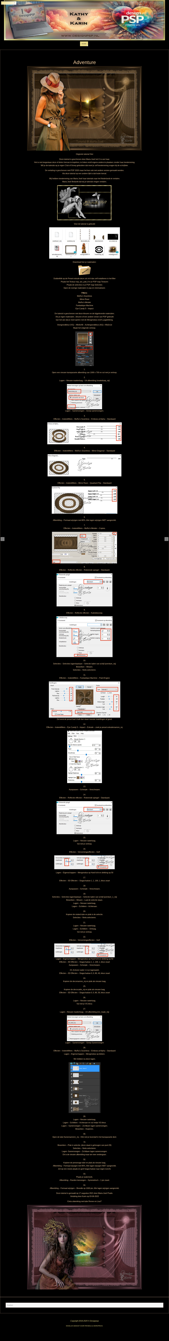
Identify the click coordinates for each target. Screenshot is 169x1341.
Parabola (88, 1326)
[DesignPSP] (2, 539)
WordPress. (98, 1326)
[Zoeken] (160, 1305)
